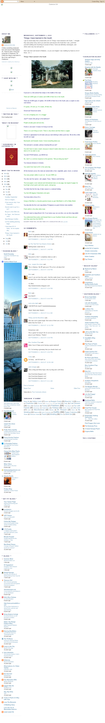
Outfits (56, 412)
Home (52, 388)
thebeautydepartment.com (12, 470)
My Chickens (88, 396)
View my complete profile (11, 61)
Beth (29, 231)
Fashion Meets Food (10, 261)
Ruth (29, 293)
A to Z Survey (96, 156)
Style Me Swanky (90, 173)
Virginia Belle (89, 431)
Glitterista (7, 660)
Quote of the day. (8, 648)
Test (5, 693)
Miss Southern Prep (34, 342)
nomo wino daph (33, 303)
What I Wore (8, 464)
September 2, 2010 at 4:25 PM (40, 338)
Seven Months (97, 143)
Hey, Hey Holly (8, 692)
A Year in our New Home (92, 304)
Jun (7, 244)
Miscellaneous (39, 410)
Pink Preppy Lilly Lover (92, 423)
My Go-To (87, 367)
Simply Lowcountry (91, 251)
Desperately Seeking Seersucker (91, 416)
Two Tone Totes (89, 188)
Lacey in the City (9, 646)
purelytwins (7, 509)
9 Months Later (8, 669)
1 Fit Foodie (7, 529)
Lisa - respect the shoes (35, 264)
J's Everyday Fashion (10, 443)
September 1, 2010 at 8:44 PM (40, 298)
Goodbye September (11, 197)
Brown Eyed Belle (90, 297)
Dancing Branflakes (10, 631)
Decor (29, 406)
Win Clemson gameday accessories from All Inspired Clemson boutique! (12, 583)
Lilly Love (76, 408)
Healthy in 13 (7, 687)
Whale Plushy (89, 333)
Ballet (46, 401)
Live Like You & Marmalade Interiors (10, 708)
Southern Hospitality (91, 316)
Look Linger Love (90, 192)
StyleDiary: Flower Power (11, 490)
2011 (5, 181)
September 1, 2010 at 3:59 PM (40, 270)
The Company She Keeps (93, 167)
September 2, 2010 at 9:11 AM (40, 313)
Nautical (36, 412)
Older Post (77, 388)
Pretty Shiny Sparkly (10, 430)
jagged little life (9, 686)
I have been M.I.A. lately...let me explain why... (12, 228)
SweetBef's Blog (90, 338)
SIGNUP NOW (89, 102)
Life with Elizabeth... (91, 303)
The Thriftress (8, 639)
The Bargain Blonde (91, 386)
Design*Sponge (9, 572)
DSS (29, 254)
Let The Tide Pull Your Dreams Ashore (39, 244)
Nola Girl (88, 371)
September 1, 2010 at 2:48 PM (40, 249)
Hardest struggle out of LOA (11, 511)
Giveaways (36, 408)
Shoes (26, 414)
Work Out (68, 414)
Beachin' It (69, 401)
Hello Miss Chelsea (10, 597)
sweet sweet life (9, 712)
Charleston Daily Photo (92, 106)
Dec (7, 186)
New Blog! (88, 382)
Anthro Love (36, 401)
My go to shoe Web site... (12, 212)
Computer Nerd (48, 403)
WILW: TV (87, 339)
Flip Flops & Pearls (91, 344)
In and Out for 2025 (90, 298)
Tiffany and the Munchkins (36, 318)
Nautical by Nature (90, 269)
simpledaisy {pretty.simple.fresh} (91, 283)
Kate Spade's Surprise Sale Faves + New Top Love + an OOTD (92, 326)
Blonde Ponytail (9, 537)
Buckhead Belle (90, 400)
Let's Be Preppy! (90, 394)
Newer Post (27, 388)
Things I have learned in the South (38, 38)
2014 (5, 173)
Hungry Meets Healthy (92, 93)
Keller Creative (89, 256)
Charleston (30, 403)
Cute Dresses (75, 403)
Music (73, 410)
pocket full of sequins (92, 248)
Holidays (55, 408)
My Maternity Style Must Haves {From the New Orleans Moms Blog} (93, 374)
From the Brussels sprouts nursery (97, 110)
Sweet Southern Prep (91, 322)
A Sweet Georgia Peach (92, 429)
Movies (51, 410)
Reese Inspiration (9, 662)
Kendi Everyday (9, 254)
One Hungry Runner (91, 218)
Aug (7, 238)
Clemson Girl (8, 580)
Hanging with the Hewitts (93, 67)
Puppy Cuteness (71, 412)
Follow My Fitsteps (10, 521)
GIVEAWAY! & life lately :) (92, 353)
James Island (66, 408)
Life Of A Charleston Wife (93, 253)
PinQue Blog (8, 489)
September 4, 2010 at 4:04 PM (40, 352)
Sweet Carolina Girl (91, 351)
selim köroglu (32, 367)
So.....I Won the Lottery (91, 419)
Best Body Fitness (9, 544)
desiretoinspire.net (10, 589)
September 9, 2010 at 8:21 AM (40, 381)
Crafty (65, 403)
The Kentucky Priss (91, 426)
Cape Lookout (89, 278)
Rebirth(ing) (7, 675)
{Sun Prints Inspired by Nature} (93, 286)
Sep (7, 194)
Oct (7, 192)
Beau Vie (88, 186)
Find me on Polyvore (11, 108)
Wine (61, 414)
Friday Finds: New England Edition (15, 454)
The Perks (88, 80)
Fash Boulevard (9, 411)
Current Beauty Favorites (11, 439)
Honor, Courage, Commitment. (90, 128)
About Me (27, 401)
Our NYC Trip (88, 63)
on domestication (8, 599)
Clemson (40, 403)
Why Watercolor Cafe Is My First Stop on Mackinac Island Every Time (12, 405)
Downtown (36, 406)
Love (29, 410)
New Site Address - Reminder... (96, 195)
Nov (7, 189)
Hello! (86, 270)
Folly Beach (67, 406)
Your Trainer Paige (10, 502)
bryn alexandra (8, 652)
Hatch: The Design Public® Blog (9, 622)
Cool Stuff (58, 403)
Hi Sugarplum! (8, 565)
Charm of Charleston (91, 119)
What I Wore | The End (10, 465)
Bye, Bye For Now (90, 169)
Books (78, 401)
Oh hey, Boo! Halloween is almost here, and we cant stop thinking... (11, 608)
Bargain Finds (56, 401)
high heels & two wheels (92, 101)
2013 (5, 176)
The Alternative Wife (10, 680)
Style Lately (7, 425)
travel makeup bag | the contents (97, 177)
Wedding (53, 414)
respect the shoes (9, 424)
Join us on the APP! (9, 517)
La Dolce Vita (89, 309)
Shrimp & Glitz (89, 205)
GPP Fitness (8, 515)
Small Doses (89, 232)
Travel (44, 414)
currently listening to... (91, 318)
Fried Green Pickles (91, 142)
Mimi (29, 274)
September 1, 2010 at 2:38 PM (40, 239)
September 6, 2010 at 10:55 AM (41, 362)
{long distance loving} (11, 614)
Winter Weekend (8, 681)
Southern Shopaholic (91, 380)
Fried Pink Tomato (91, 408)
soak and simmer (90, 155)
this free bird (8, 674)
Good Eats (45, 408)
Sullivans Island (34, 414)
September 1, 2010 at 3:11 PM (40, 259)
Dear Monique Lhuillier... (12, 219)
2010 (5, 184)
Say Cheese (88, 259)
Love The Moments (10, 702)
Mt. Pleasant (62, 410)
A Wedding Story (9, 705)
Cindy (30, 357)
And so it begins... (10, 199)
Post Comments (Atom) (39, 392)
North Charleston (46, 412)
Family (44, 406)
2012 (5, 179)
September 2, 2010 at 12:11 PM (40, 325)
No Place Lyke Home (91, 357)
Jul (7, 241)
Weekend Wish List (9, 560)
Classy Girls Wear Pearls (12, 451)
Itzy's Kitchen (89, 245)
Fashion (55, 405)
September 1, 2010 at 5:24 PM (40, 288)
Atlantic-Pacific (8, 476)
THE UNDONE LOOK (10, 471)
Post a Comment (29, 385)
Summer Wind (8, 559)
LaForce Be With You (91, 332)
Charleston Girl (9, 45)
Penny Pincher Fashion (11, 437)
